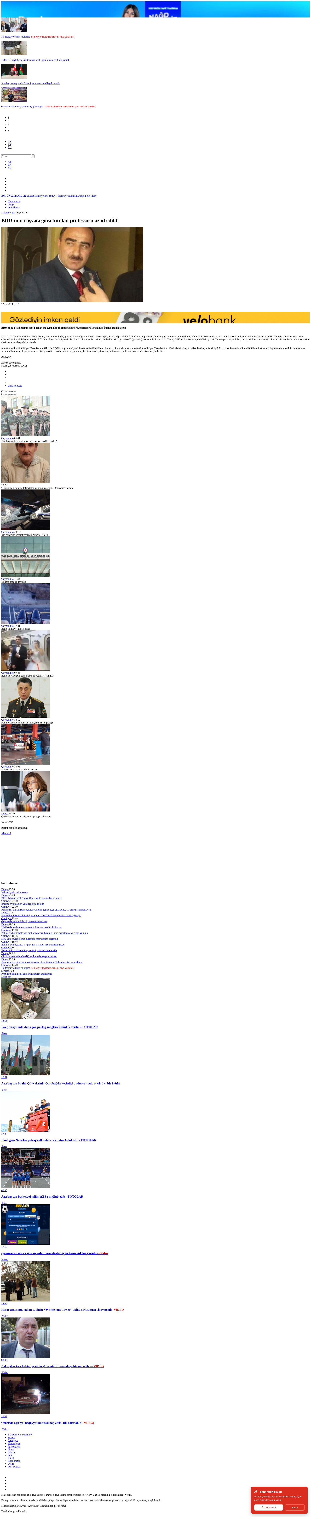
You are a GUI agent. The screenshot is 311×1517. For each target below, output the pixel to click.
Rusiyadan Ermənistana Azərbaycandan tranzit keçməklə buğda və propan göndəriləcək (46, 909)
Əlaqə (11, 204)
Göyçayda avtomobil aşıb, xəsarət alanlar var (24, 921)
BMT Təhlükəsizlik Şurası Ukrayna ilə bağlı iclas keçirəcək (31, 898)
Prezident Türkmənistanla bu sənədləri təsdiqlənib (26, 973)
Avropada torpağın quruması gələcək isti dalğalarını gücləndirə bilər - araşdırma (41, 962)
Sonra (295, 1507)
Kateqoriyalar (8, 212)
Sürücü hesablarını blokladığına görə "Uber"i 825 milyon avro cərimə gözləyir (41, 915)
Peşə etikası (14, 207)
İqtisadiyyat (64, 195)
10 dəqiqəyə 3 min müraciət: (37, 968)
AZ (9, 141)
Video (93, 195)
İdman (73, 195)
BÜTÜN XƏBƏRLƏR (14, 195)
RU (10, 147)
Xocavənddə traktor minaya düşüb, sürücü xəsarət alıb (29, 950)
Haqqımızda (14, 201)
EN (9, 144)
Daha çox (6, 976)
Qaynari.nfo (7, 438)
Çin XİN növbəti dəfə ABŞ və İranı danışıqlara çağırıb (29, 956)
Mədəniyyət (51, 195)
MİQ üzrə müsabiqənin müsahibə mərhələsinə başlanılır (29, 938)
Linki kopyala (15, 385)
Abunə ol (6, 833)
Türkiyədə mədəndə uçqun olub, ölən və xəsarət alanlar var (31, 927)
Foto (87, 195)
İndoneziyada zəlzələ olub (14, 892)
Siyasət (31, 195)
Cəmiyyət (40, 195)
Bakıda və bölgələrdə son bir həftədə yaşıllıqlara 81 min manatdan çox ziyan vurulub (44, 933)
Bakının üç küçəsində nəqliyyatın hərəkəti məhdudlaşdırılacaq (32, 944)
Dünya (81, 195)
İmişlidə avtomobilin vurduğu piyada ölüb (22, 903)
